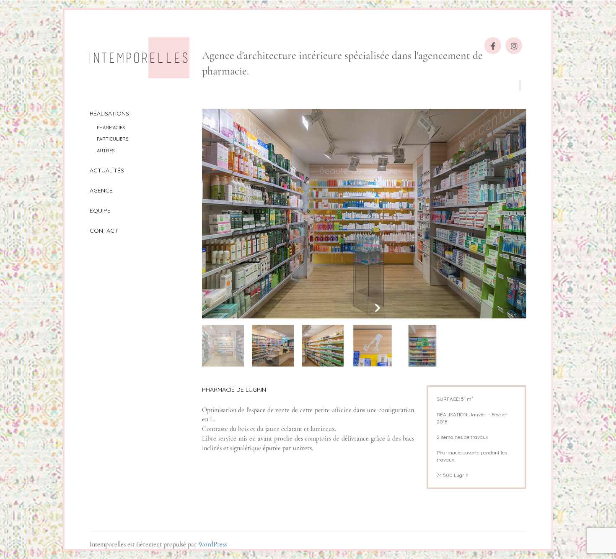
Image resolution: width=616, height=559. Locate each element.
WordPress (212, 544)
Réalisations (109, 113)
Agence (101, 190)
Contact (104, 230)
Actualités (107, 170)
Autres (105, 151)
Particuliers (112, 139)
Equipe (100, 210)
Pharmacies (111, 128)
